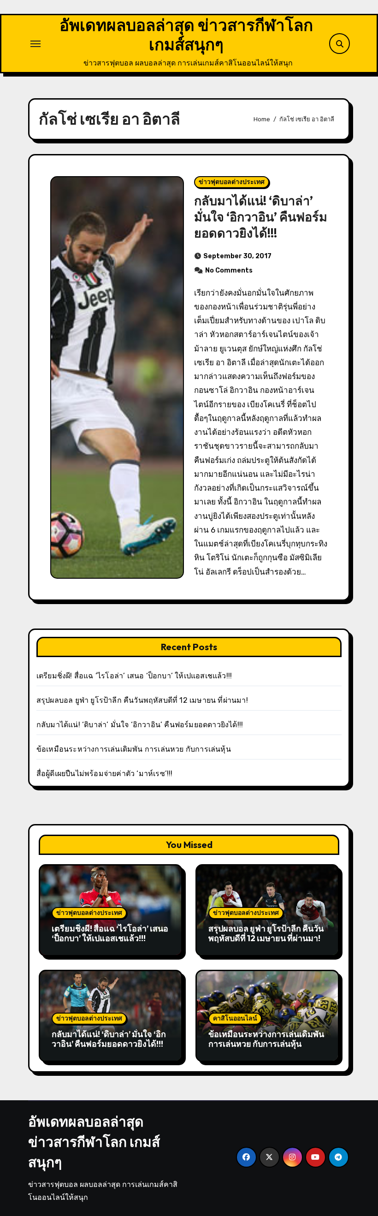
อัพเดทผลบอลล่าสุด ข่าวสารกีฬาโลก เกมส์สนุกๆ (186, 34)
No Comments (229, 270)
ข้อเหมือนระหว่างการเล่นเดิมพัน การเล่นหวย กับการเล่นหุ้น (133, 749)
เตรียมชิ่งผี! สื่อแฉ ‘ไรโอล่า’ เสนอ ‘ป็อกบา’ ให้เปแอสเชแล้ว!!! (134, 675)
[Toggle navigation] (35, 43)
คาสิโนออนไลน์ (235, 1018)
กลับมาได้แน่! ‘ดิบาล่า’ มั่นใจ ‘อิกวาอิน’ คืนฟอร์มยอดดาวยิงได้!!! (260, 217)
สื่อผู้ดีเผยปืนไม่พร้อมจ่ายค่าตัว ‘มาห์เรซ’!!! (104, 773)
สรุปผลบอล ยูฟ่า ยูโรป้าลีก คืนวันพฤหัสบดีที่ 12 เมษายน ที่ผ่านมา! (142, 700)
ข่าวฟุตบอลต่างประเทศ (232, 182)
